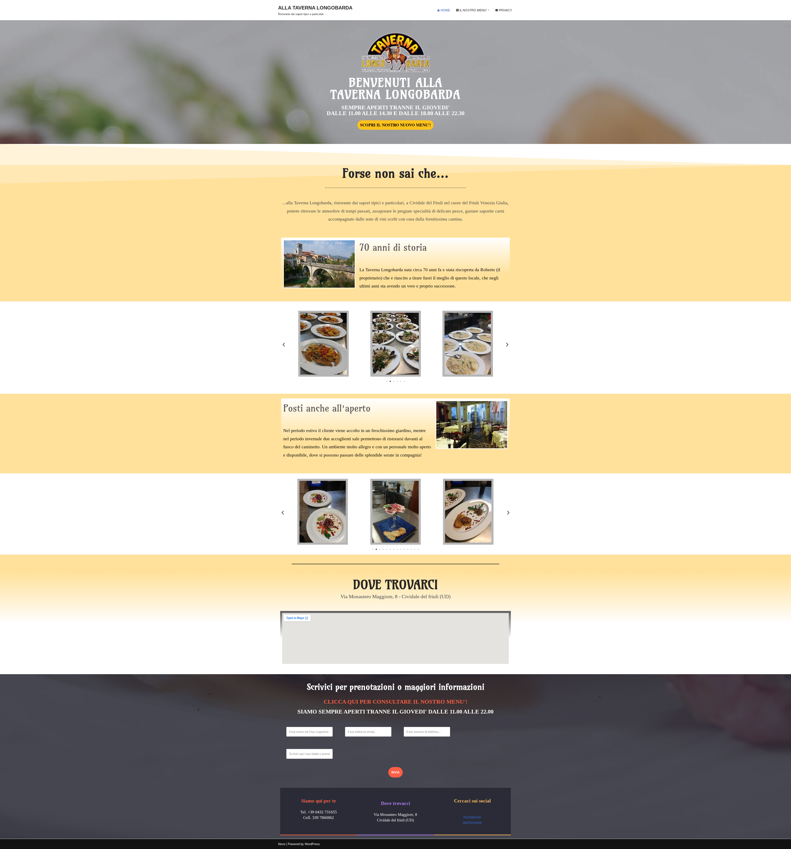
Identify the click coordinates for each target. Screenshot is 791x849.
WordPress (312, 844)
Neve (281, 844)
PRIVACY (505, 10)
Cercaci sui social (472, 800)
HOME (445, 10)
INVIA (395, 772)
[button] (488, 10)
